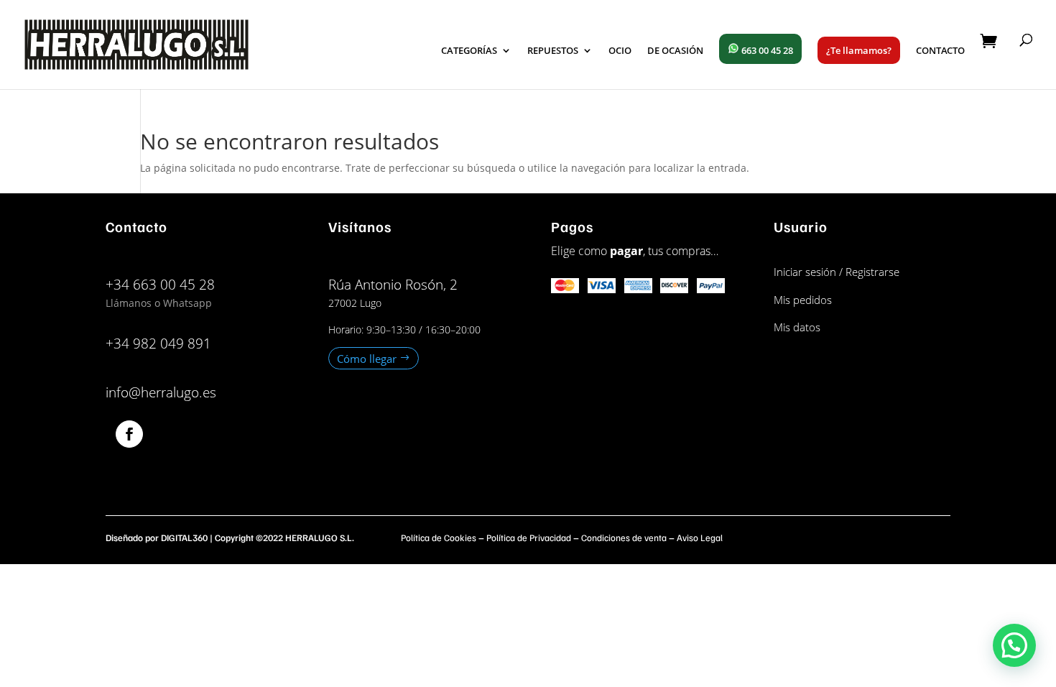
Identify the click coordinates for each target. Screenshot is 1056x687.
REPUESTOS (552, 51)
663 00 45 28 (766, 50)
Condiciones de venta (624, 537)
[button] (1014, 645)
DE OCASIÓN (675, 51)
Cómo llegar (367, 358)
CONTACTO (940, 51)
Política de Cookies (438, 537)
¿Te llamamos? (858, 50)
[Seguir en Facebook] (129, 434)
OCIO (619, 51)
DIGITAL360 (184, 537)
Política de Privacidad (528, 537)
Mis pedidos (803, 299)
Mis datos (797, 327)
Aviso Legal (700, 537)
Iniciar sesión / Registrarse (836, 271)
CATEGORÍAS (469, 51)
